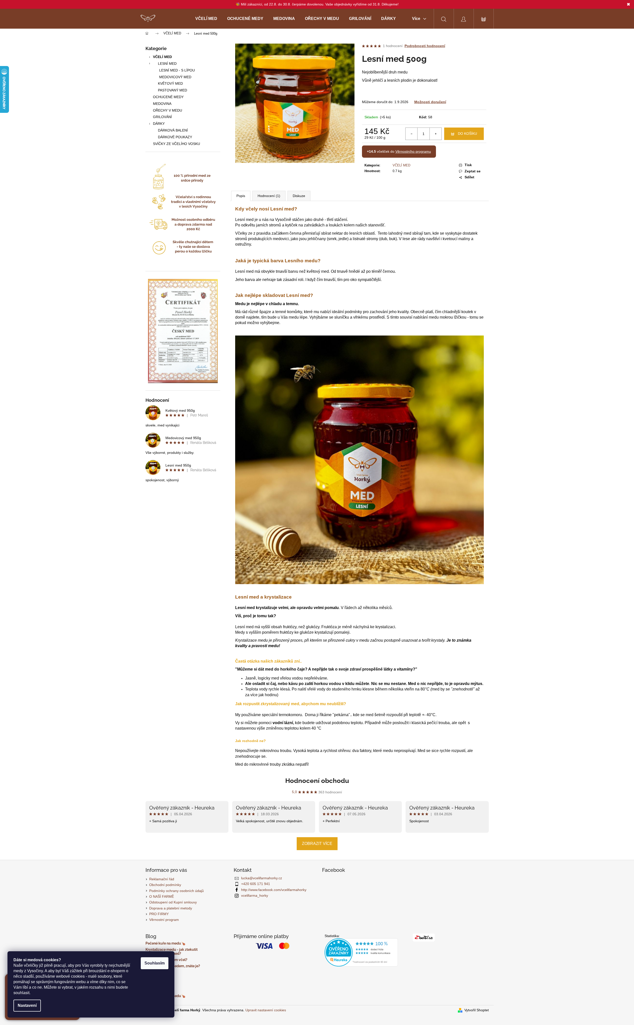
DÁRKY (159, 124)
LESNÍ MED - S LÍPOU (177, 70)
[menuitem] (206, 19)
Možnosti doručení (430, 102)
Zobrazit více (317, 843)
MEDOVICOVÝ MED (175, 77)
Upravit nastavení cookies (265, 1010)
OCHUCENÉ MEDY (168, 97)
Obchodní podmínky (165, 885)
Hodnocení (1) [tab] (269, 196)
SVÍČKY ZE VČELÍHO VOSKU (176, 144)
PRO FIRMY (159, 914)
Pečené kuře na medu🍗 (165, 943)
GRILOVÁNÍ (162, 117)
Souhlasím (154, 963)
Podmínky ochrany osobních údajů (176, 891)
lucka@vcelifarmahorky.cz (261, 878)
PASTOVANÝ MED (172, 90)
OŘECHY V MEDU (167, 110)
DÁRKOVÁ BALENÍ (173, 130)
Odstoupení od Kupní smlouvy (173, 902)
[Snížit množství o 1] (412, 134)
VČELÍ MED (162, 57)
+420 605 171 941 (255, 884)
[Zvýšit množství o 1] (435, 134)
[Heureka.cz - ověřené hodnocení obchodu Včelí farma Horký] (361, 952)
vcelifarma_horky (254, 895)
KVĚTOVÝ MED (170, 83)
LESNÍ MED (167, 64)
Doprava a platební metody (170, 908)
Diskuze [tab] (299, 196)
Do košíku (467, 134)
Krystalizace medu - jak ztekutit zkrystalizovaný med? (171, 951)
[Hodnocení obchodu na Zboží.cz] (424, 938)
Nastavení (27, 1005)
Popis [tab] (240, 196)
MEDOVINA (162, 104)
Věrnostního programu (413, 151)
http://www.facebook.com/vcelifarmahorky (273, 890)
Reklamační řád (161, 879)
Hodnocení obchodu (317, 780)
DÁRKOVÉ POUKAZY (175, 137)
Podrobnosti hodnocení (425, 46)
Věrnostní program (164, 920)
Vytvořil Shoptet (476, 1010)
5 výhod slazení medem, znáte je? (172, 966)
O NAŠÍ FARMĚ (161, 896)
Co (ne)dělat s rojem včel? (166, 960)
